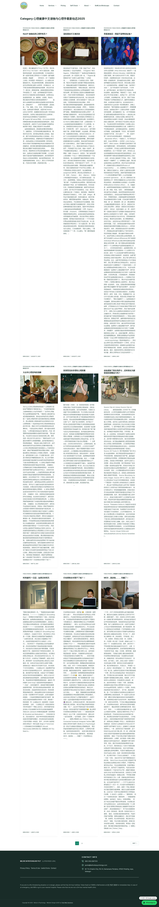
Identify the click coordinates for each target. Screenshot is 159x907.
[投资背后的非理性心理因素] (79, 388)
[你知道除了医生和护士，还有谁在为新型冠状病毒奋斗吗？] (120, 390)
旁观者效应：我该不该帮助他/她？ (118, 34)
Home (42, 5)
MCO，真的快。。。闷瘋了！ (116, 578)
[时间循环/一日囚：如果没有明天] (39, 595)
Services (51, 5)
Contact (116, 5)
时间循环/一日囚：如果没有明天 (36, 578)
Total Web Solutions (67, 902)
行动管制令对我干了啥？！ (74, 578)
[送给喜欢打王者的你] (79, 51)
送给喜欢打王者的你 (71, 34)
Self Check (74, 5)
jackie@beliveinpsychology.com (96, 865)
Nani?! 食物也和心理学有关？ (35, 34)
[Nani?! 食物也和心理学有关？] (39, 51)
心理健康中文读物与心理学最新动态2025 (82, 366)
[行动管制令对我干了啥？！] (79, 595)
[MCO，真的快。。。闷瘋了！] (120, 595)
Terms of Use (35, 868)
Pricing (63, 5)
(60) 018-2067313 (91, 861)
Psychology (27, 28)
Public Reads (35, 28)
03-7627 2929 (112, 885)
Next (134, 843)
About (86, 5)
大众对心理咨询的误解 (32, 372)
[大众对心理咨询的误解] (39, 389)
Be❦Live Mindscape (102, 5)
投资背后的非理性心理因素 (74, 370)
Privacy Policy (25, 868)
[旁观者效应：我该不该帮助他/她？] (120, 51)
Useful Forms (45, 868)
